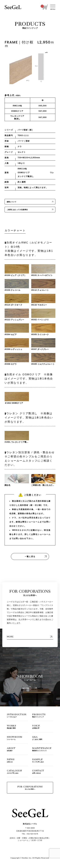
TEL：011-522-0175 (30, 834)
